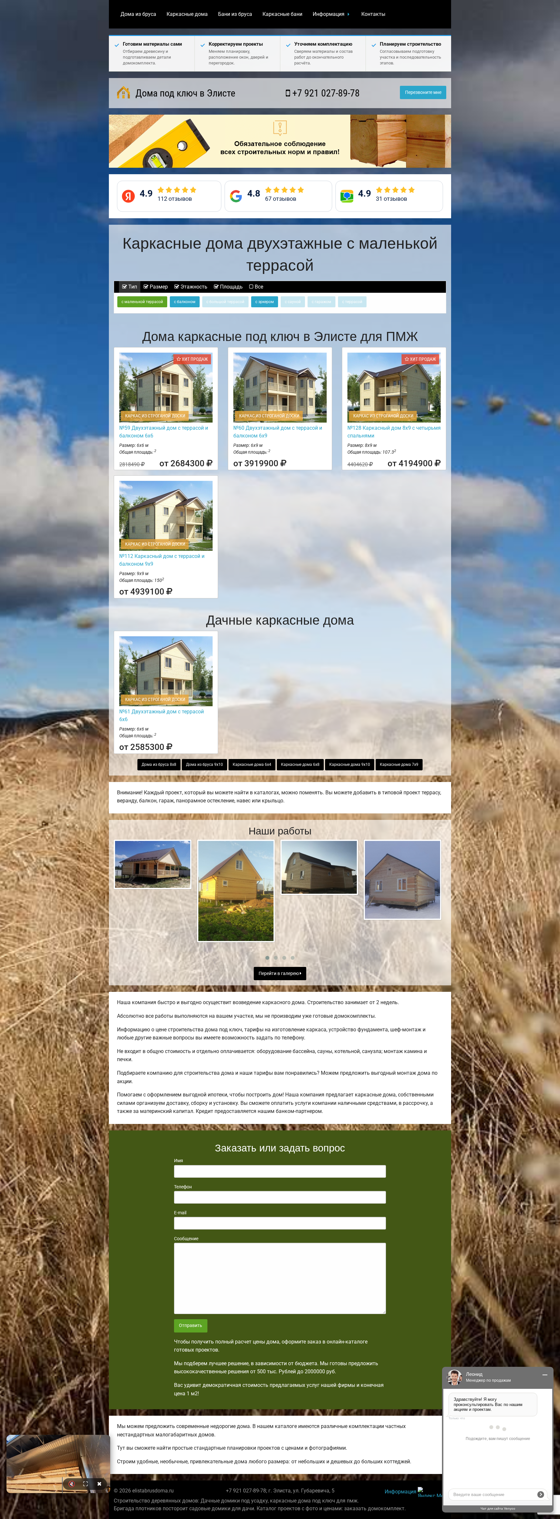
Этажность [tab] (193, 287)
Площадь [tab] (231, 287)
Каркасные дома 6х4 (252, 764)
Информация (328, 14)
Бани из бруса (235, 14)
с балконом (184, 302)
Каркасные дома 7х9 (399, 764)
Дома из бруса (138, 14)
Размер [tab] (158, 287)
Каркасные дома (187, 14)
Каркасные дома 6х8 (300, 764)
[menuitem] (138, 14)
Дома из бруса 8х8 (159, 764)
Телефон (183, 1186)
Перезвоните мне (423, 92)
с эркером (264, 302)
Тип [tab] (132, 287)
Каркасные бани (282, 14)
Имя (178, 1160)
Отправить (190, 1325)
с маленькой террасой (142, 302)
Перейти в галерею (279, 973)
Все (258, 287)
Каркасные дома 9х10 (349, 764)
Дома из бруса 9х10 (204, 764)
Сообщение (186, 1238)
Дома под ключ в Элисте (184, 93)
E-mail (180, 1212)
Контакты (373, 14)
